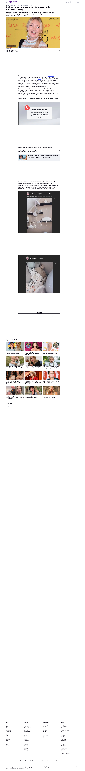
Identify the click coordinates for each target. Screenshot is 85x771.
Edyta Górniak (26, 723)
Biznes (7, 735)
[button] (69, 2)
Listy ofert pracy (63, 750)
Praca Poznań (63, 740)
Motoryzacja (8, 739)
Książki (25, 734)
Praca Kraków (63, 736)
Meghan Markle (8, 727)
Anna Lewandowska (9, 723)
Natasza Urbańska (64, 727)
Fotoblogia (26, 744)
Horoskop (25, 736)
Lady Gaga (26, 730)
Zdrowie (7, 741)
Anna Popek (45, 730)
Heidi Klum (44, 726)
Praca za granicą (63, 749)
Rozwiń (39, 312)
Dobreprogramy (26, 740)
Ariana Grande (8, 726)
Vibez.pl (44, 736)
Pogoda (7, 744)
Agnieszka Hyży (8, 730)
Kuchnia (25, 735)
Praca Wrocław (63, 739)
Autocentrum (26, 745)
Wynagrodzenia (26, 750)
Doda (43, 727)
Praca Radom (63, 741)
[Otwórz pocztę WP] (66, 2)
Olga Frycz (62, 725)
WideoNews (50, 1)
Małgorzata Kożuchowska (28, 725)
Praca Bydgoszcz (63, 745)
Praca (7, 743)
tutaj (27, 768)
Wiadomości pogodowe (46, 737)
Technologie (8, 736)
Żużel (25, 749)
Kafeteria (25, 739)
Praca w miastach (64, 748)
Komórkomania (26, 741)
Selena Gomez (26, 726)
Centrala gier (26, 748)
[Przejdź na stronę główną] (7, 2)
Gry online (7, 745)
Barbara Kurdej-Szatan (32, 77)
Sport (7, 734)
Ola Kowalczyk (12, 50)
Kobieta (7, 740)
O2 (43, 740)
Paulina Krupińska (64, 723)
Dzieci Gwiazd (36, 1)
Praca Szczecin (63, 743)
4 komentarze (51, 50)
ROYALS (55, 1)
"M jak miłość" (51, 75)
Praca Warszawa (63, 735)
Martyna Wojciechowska (65, 730)
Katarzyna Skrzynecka (46, 725)
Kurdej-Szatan (56, 181)
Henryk (39, 78)
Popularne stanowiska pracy (65, 753)
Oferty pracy (63, 734)
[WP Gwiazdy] (14, 2)
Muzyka (20, 1)
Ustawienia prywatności (60, 760)
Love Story (43, 1)
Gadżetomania (26, 743)
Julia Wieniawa (8, 725)
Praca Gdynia (63, 744)
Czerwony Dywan (28, 1)
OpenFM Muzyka (45, 735)
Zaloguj (74, 1)
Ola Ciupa (44, 723)
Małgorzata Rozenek (27, 727)
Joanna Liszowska (64, 726)
